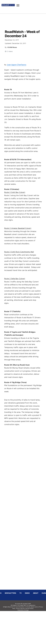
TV (20, 593)
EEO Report (14, 605)
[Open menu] (17, 5)
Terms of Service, (20, 608)
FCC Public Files (22, 605)
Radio (27, 593)
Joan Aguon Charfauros (16, 65)
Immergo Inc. (26, 615)
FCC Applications (31, 605)
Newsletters (10, 593)
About (35, 593)
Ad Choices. (31, 608)
